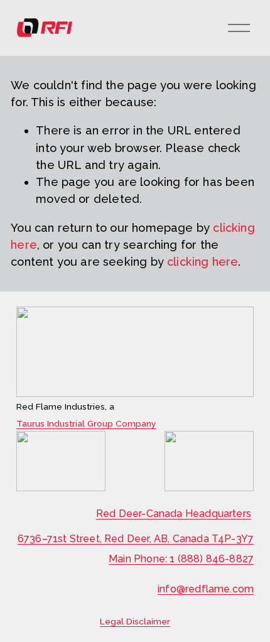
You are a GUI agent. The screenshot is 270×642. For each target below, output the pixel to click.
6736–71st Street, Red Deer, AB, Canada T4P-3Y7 (136, 539)
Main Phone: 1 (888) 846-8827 (181, 559)
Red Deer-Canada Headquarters (173, 514)
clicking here (202, 261)
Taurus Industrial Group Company (86, 424)
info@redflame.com (206, 589)
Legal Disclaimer (135, 622)
